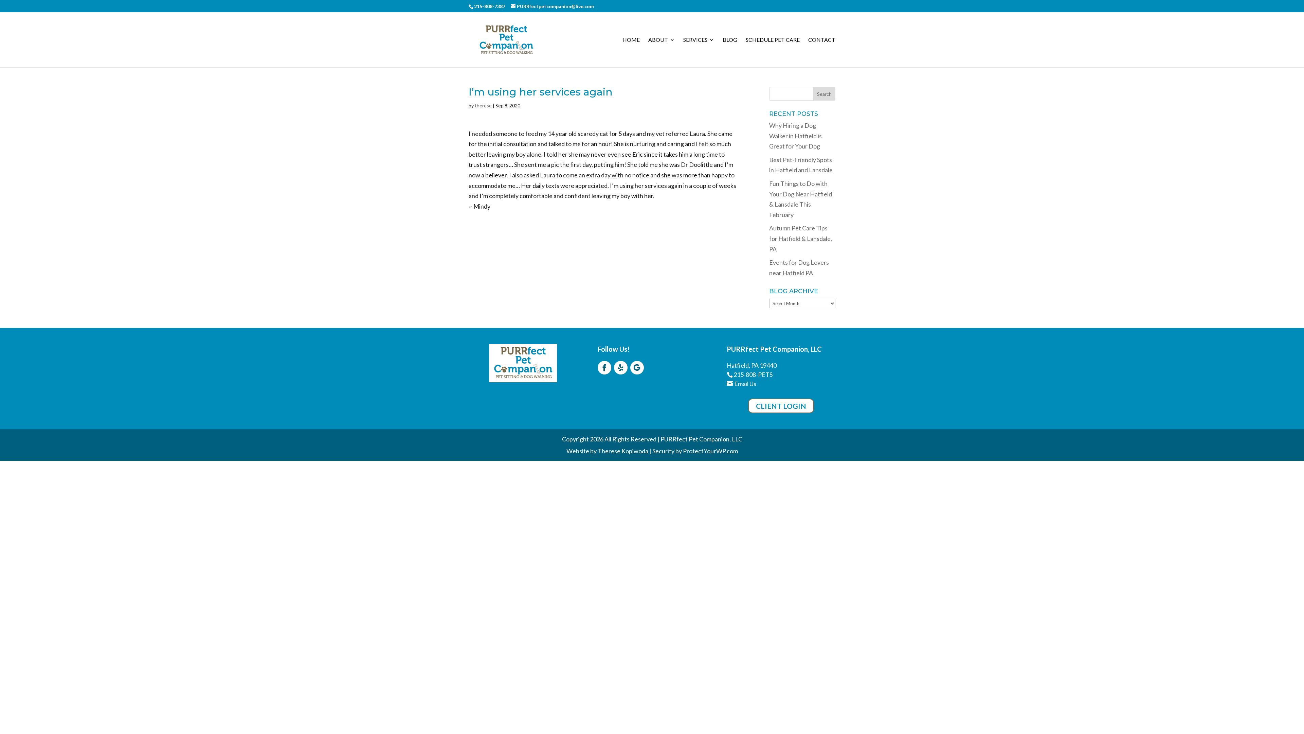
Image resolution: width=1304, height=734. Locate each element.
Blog (730, 40)
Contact (821, 40)
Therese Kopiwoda (623, 451)
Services (695, 40)
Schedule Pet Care (773, 40)
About (658, 40)
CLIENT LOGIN (781, 406)
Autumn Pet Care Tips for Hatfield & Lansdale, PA (800, 238)
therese (483, 105)
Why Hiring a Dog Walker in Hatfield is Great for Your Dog (795, 136)
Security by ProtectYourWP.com (695, 451)
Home (631, 40)
